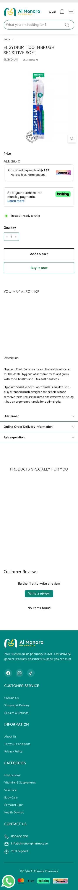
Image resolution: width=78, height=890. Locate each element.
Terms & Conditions (17, 744)
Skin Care (10, 790)
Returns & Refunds (16, 713)
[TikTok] (31, 673)
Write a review (39, 594)
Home (7, 39)
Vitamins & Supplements (20, 782)
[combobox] (39, 25)
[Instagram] (19, 673)
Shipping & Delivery (17, 705)
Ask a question (14, 437)
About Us (10, 736)
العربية (52, 11)
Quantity (10, 227)
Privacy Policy (13, 751)
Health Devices (14, 812)
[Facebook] (8, 673)
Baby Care (11, 797)
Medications (12, 775)
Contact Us (11, 698)
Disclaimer (11, 416)
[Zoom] (72, 138)
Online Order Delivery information (28, 426)
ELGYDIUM (11, 59)
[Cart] (62, 11)
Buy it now (39, 268)
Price (7, 153)
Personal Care (13, 805)
